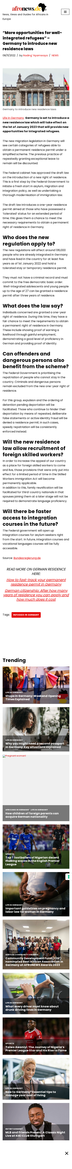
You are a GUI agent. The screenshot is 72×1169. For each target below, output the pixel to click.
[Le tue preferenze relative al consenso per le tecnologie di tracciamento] (68, 876)
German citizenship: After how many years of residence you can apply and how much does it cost (36, 595)
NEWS (55, 55)
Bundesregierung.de (27, 558)
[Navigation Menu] (65, 12)
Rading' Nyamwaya (35, 55)
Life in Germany (13, 118)
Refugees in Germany (26, 614)
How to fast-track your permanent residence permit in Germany (36, 582)
